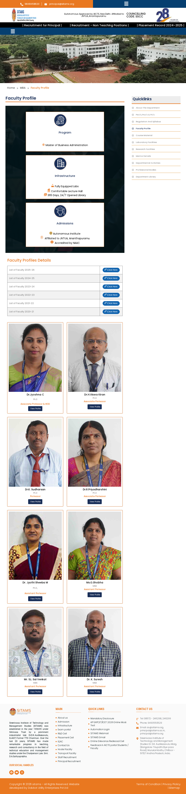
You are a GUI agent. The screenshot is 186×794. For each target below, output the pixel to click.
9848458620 (32, 4)
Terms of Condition (148, 784)
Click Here (112, 270)
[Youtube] (17, 772)
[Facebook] (11, 772)
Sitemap (174, 788)
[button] (126, 4)
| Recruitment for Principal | (24, 25)
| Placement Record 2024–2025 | (142, 25)
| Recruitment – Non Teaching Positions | (81, 25)
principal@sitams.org (61, 4)
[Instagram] (22, 772)
